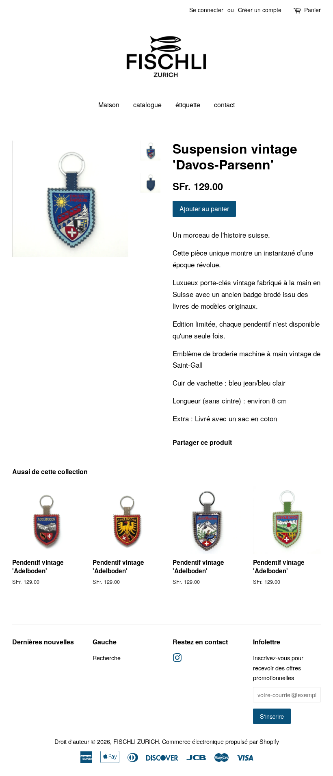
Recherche (107, 657)
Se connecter (206, 10)
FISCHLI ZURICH (136, 741)
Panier (312, 10)
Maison (108, 104)
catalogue (147, 104)
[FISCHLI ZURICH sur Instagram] (177, 659)
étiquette (187, 104)
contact (224, 104)
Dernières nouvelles (43, 641)
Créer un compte (259, 10)
